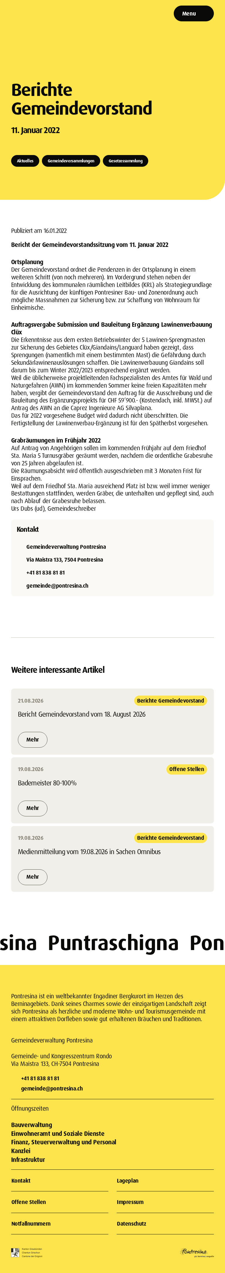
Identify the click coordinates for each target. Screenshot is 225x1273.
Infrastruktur (28, 1159)
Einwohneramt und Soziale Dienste (57, 1133)
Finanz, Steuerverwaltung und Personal (63, 1142)
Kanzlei (20, 1151)
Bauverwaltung (31, 1125)
